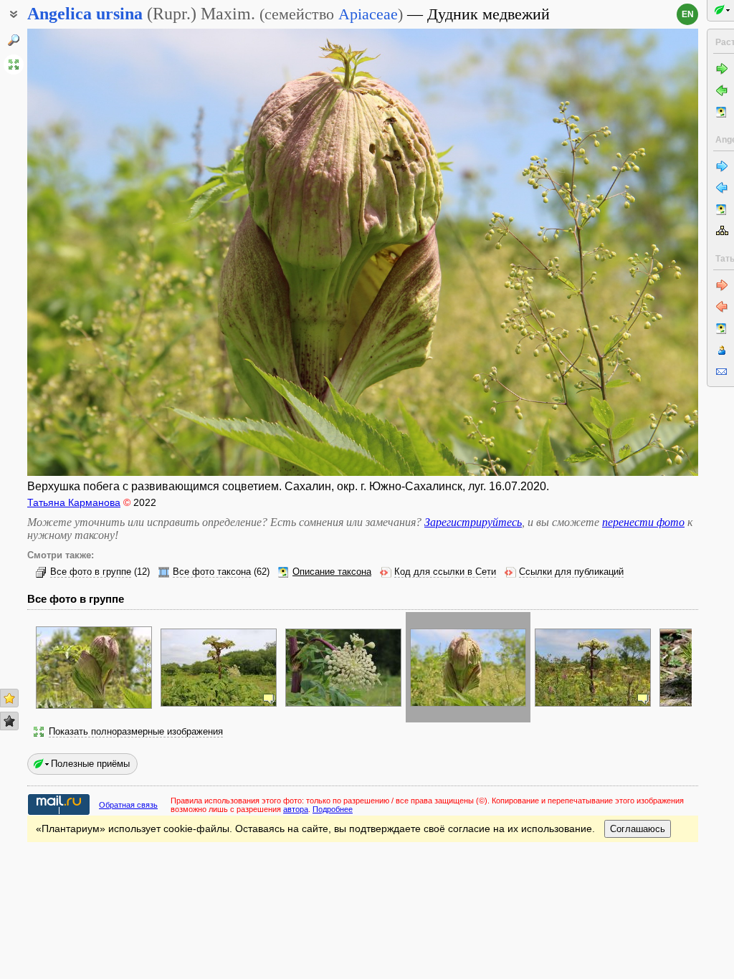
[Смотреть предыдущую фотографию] (98, 252)
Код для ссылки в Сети (445, 572)
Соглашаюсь (637, 828)
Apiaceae (368, 14)
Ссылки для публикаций (571, 572)
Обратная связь (128, 805)
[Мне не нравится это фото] (9, 721)
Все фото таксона (212, 572)
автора (295, 809)
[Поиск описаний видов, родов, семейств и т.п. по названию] (13, 40)
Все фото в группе (90, 572)
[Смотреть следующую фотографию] (628, 252)
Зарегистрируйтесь (473, 522)
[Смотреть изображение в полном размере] (14, 64)
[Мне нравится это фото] (9, 698)
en (688, 14)
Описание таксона (331, 572)
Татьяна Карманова (73, 502)
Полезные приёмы (90, 763)
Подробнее (333, 809)
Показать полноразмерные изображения (136, 732)
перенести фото (643, 522)
